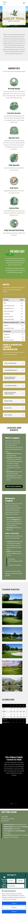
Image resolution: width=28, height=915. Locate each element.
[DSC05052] (12, 658)
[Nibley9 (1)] (12, 691)
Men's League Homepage (14, 486)
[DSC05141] (12, 608)
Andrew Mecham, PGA (20, 824)
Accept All (14, 903)
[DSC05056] (12, 641)
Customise (14, 907)
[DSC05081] (12, 624)
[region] (14, 901)
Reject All (14, 911)
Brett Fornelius (17, 826)
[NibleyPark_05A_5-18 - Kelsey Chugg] (12, 674)
